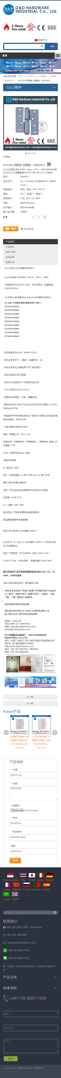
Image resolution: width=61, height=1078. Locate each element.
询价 (13, 228)
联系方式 (10, 262)
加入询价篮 (28, 229)
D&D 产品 (10, 252)
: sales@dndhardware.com (19, 942)
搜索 (52, 46)
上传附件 (15, 805)
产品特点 (10, 247)
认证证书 (10, 257)
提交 (15, 860)
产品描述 (10, 241)
